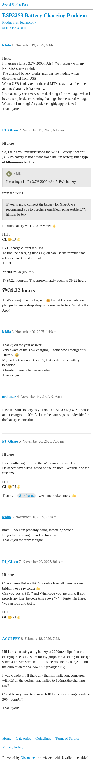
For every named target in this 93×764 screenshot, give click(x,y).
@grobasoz (27, 495)
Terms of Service (67, 738)
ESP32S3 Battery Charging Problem (44, 15)
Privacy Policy (12, 747)
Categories (23, 738)
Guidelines (43, 738)
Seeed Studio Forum (16, 5)
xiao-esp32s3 (10, 27)
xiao (23, 27)
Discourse (28, 758)
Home (6, 738)
